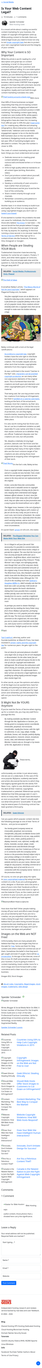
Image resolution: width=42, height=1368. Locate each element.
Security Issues (20, 1333)
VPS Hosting (19, 1326)
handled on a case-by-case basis (26, 399)
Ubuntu (11, 1341)
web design (23, 986)
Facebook (5, 1352)
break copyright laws (15, 42)
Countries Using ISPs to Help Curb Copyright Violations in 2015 (28, 1042)
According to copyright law (15, 354)
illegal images (29, 984)
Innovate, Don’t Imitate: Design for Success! (28, 1147)
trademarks (13, 986)
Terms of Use (6, 1355)
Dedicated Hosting (32, 1326)
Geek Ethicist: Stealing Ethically (28, 1074)
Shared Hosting (7, 1326)
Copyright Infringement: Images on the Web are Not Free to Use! (28, 1061)
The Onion (20, 223)
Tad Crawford (6, 637)
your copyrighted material (14, 879)
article (17, 530)
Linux (3, 1344)
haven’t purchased (8, 213)
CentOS (4, 1341)
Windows (10, 1344)
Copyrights (18, 984)
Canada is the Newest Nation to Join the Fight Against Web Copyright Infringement (28, 1172)
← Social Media (7, 2)
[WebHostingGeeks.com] (6, 1303)
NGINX (28, 1341)
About (32, 1352)
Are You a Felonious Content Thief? (26, 1160)
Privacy (15, 1355)
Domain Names (7, 1333)
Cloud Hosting (7, 1329)
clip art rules (8, 984)
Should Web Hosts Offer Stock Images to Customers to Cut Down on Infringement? (29, 1085)
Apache (34, 1341)
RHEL (23, 1341)
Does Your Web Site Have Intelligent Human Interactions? (28, 1133)
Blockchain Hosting (21, 1329)
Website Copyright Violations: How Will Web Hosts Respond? (27, 1117)
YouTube (13, 1352)
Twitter (20, 1352)
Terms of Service (8, 236)
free (13, 946)
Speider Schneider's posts (12, 1027)
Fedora (17, 1341)
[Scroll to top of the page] (38, 1363)
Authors (26, 1352)
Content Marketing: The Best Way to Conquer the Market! (28, 1102)
